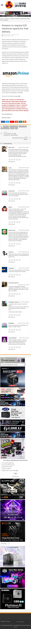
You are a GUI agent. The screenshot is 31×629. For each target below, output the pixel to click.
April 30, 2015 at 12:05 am (23, 284)
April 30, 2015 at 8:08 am (24, 302)
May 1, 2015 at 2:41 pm (24, 337)
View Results (15, 476)
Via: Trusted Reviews (7, 114)
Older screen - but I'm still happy (10, 470)
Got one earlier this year (8, 465)
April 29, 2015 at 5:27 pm (24, 190)
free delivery (23, 126)
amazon (6, 126)
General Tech (10, 35)
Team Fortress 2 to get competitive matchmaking (10, 133)
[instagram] (23, 622)
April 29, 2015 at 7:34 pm (24, 268)
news (12, 128)
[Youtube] (22, 622)
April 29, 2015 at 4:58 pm (24, 147)
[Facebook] (18, 622)
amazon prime (13, 126)
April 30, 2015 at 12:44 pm (23, 323)
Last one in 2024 (6, 468)
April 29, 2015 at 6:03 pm (24, 251)
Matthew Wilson (6, 34)
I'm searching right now (8, 463)
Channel (7, 18)
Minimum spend (5, 128)
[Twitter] (20, 622)
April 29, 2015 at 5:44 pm (24, 230)
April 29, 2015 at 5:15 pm (24, 167)
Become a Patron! (6, 117)
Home (1, 18)
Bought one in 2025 (7, 466)
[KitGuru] (15, 4)
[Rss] (17, 622)
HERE (19, 96)
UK (16, 128)
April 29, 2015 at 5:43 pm (24, 207)
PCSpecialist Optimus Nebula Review (20, 138)
